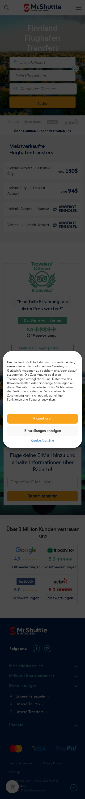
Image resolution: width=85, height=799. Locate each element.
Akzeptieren (42, 418)
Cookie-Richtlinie (42, 440)
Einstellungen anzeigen (42, 431)
